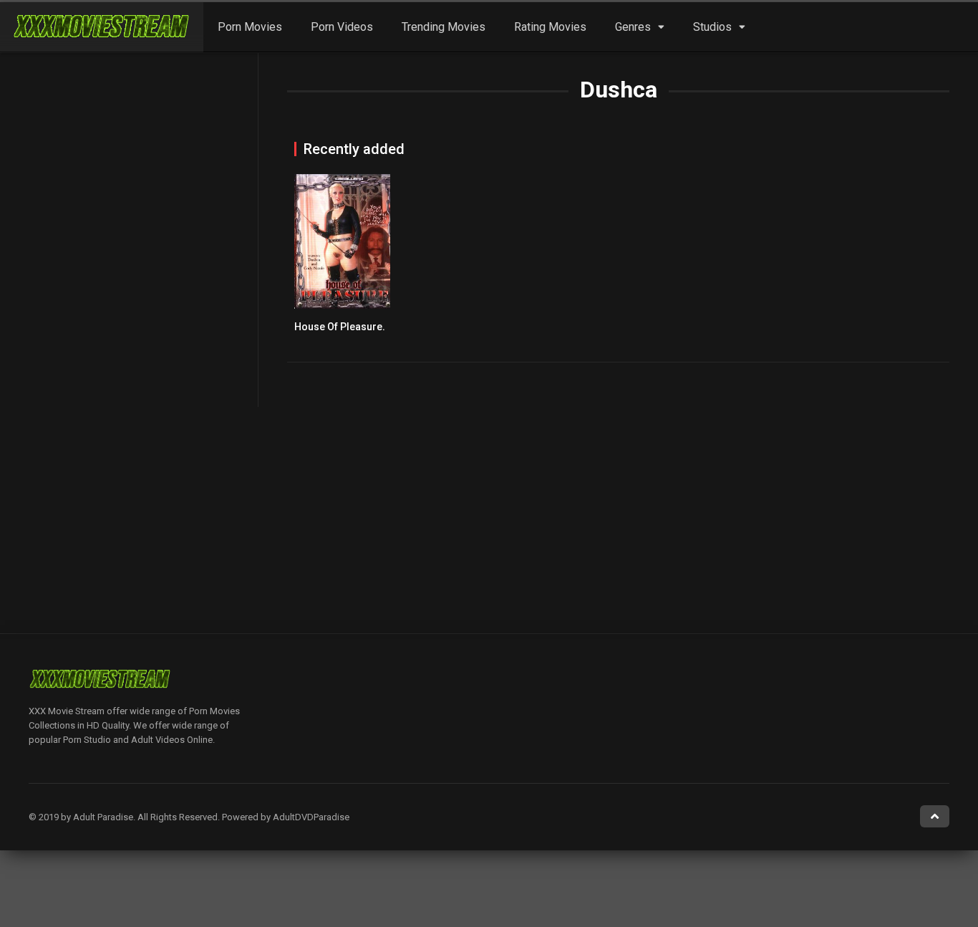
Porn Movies (250, 27)
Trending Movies (443, 27)
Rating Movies (550, 27)
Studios (712, 27)
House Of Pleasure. (339, 326)
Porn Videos (342, 27)
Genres (633, 27)
